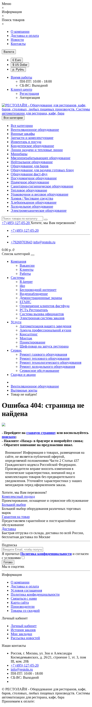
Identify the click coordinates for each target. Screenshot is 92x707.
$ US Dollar (20, 64)
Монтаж (26, 338)
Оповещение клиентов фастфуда (44, 306)
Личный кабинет (24, 626)
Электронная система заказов (42, 318)
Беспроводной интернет (38, 290)
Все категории (22, 126)
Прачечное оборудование (30, 182)
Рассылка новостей (25, 638)
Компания (18, 261)
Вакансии (27, 265)
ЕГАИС (25, 302)
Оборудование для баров (29, 166)
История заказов (23, 630)
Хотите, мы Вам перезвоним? (53, 223)
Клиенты (26, 269)
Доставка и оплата (25, 35)
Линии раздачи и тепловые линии (37, 150)
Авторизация (30, 97)
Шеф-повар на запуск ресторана (44, 346)
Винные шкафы (23, 134)
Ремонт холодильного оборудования (47, 366)
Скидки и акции (23, 375)
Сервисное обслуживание (39, 370)
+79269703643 (21, 242)
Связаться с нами (24, 598)
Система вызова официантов (42, 314)
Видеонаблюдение (34, 294)
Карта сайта (20, 602)
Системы (18, 278)
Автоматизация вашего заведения (45, 326)
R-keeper (26, 282)
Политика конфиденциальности (35, 594)
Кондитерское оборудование (32, 146)
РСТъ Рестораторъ (34, 310)
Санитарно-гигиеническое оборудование (42, 186)
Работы (25, 273)
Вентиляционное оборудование (35, 130)
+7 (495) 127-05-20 (25, 230)
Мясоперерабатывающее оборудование (40, 158)
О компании (20, 31)
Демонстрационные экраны (41, 298)
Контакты (18, 44)
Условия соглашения (26, 590)
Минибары (19, 154)
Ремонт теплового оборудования (44, 358)
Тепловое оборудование (29, 190)
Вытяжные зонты (24, 390)
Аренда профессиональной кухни (45, 330)
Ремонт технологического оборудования (50, 362)
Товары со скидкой (25, 610)
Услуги (16, 322)
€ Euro (17, 60)
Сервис (16, 350)
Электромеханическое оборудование (39, 210)
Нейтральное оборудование (32, 162)
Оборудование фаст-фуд (29, 174)
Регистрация (29, 93)
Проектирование (32, 342)
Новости (17, 40)
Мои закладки (21, 634)
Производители (23, 606)
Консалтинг (29, 334)
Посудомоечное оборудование (34, 178)
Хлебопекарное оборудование (33, 202)
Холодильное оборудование (32, 206)
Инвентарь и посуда (26, 142)
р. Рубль (18, 69)
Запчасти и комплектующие (32, 138)
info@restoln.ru (44, 242)
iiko (22, 286)
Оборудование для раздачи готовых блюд (42, 170)
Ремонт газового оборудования (43, 354)
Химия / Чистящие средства (32, 198)
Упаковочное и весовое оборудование (39, 194)
